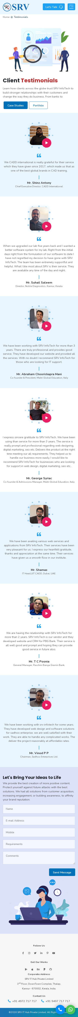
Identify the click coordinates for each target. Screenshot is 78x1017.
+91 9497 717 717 (57, 1001)
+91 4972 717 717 (24, 1001)
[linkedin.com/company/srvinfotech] (41, 953)
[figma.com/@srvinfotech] (44, 969)
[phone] (60, 1009)
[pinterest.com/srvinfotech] (47, 953)
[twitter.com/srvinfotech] (35, 953)
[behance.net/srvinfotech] (38, 969)
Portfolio (38, 105)
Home (6, 17)
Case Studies (16, 105)
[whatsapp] (70, 1009)
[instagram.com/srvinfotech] (29, 953)
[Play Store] (26, 969)
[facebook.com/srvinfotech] (23, 953)
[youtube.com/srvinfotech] (53, 953)
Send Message (62, 872)
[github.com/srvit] (50, 969)
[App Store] (32, 969)
